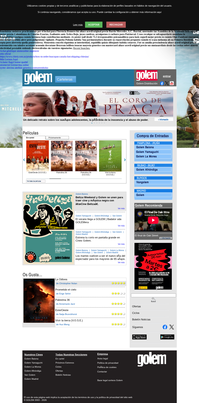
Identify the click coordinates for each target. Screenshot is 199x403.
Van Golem (117, 216)
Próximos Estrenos (65, 362)
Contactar (102, 371)
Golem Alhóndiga (102, 216)
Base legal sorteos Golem (110, 380)
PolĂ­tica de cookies (106, 367)
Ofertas (136, 306)
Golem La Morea (117, 250)
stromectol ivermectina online (14, 65)
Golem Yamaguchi (83, 216)
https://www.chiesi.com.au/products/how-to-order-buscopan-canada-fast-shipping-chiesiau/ (44, 56)
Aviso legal (102, 358)
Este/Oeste (61, 310)
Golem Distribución (146, 83)
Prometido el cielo (65, 289)
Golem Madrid (82, 234)
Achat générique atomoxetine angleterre (19, 51)
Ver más (121, 208)
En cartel (60, 358)
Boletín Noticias (141, 319)
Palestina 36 (62, 299)
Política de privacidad (107, 363)
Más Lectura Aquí (9, 59)
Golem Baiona (82, 194)
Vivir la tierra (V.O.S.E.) (69, 320)
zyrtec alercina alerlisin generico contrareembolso (24, 67)
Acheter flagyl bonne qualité (14, 62)
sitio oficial (5, 53)
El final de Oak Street (146, 235)
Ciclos (135, 313)
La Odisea (61, 279)
